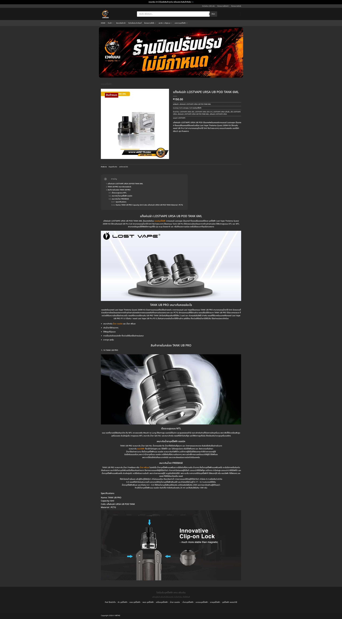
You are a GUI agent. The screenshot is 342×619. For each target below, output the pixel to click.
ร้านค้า (110, 23)
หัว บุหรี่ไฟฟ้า (122, 602)
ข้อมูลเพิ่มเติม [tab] (113, 167)
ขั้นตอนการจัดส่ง (236, 6)
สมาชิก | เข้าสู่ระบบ (164, 23)
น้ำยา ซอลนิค (118, 323)
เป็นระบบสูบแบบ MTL (119, 193)
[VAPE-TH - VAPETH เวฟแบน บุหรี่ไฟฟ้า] (105, 14)
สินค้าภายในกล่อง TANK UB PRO (119, 190)
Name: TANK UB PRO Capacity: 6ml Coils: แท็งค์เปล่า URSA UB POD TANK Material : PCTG (149, 205)
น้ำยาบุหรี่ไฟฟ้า (188, 602)
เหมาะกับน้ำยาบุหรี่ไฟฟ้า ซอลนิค (122, 196)
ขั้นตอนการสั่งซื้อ (149, 23)
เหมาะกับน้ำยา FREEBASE (120, 199)
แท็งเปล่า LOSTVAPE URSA (218, 114)
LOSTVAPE (181, 118)
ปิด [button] (192, 2)
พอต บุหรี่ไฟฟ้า (148, 602)
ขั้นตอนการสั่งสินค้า (223, 6)
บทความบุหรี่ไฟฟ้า (180, 23)
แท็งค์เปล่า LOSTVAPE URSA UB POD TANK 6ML (193, 114)
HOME (103, 23)
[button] (104, 156)
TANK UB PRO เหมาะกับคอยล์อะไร (119, 187)
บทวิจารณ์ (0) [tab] (123, 167)
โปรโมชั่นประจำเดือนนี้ (135, 23)
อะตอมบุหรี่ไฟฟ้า (202, 602)
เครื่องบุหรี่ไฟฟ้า (162, 602)
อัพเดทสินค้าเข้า (121, 23)
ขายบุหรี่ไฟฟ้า (106, 84)
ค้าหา (213, 14)
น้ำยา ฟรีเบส (144, 467)
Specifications (121, 202)
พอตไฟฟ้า (141, 448)
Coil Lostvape (184, 108)
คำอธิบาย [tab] (104, 167)
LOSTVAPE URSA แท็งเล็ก (221, 112)
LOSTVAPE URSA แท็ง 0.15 (203, 112)
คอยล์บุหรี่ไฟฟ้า (160, 221)
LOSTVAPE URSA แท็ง (187, 112)
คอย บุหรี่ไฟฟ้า (135, 602)
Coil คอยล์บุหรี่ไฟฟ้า (195, 108)
